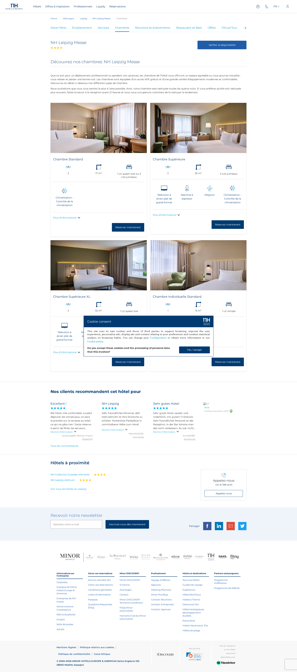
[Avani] (187, 557)
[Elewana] (101, 557)
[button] (194, 656)
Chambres (122, 27)
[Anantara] (89, 557)
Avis (206, 407)
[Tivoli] (134, 557)
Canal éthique (102, 654)
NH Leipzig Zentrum (63, 480)
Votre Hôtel (58, 27)
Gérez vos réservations (100, 584)
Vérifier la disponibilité (222, 45)
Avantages (125, 589)
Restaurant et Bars (189, 27)
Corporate (62, 582)
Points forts (189, 620)
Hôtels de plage (191, 630)
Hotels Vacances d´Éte (195, 625)
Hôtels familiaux (192, 594)
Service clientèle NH (99, 580)
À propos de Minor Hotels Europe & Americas (67, 590)
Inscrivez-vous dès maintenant (127, 524)
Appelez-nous (224, 493)
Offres (212, 27)
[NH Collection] (160, 557)
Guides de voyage (192, 584)
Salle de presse (65, 624)
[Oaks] (223, 557)
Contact (124, 594)
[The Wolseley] (117, 557)
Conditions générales (100, 589)
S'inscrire (125, 584)
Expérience (189, 589)
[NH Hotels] (211, 557)
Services (103, 27)
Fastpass (93, 599)
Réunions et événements (152, 27)
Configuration (158, 338)
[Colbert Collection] (199, 557)
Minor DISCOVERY (130, 580)
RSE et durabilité (66, 614)
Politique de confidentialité (74, 654)
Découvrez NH (191, 604)
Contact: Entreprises (162, 604)
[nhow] (175, 557)
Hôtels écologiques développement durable (193, 612)
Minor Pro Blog (159, 594)
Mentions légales (66, 647)
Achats (60, 629)
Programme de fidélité (227, 588)
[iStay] (234, 557)
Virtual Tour (229, 27)
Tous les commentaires (64, 445)
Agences (156, 584)
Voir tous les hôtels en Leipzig (68, 489)
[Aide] (258, 6)
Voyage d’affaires (160, 580)
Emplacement (82, 27)
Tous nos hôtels (191, 580)
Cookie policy (95, 341)
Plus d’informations (65, 217)
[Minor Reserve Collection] (145, 557)
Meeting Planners (161, 589)
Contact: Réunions (161, 599)
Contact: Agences (160, 609)
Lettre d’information (99, 594)
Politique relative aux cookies (97, 647)
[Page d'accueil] (14, 6)
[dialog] (148, 336)
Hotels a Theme (191, 599)
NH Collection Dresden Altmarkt (70, 474)
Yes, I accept (194, 350)
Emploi (61, 619)
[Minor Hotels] (70, 557)
